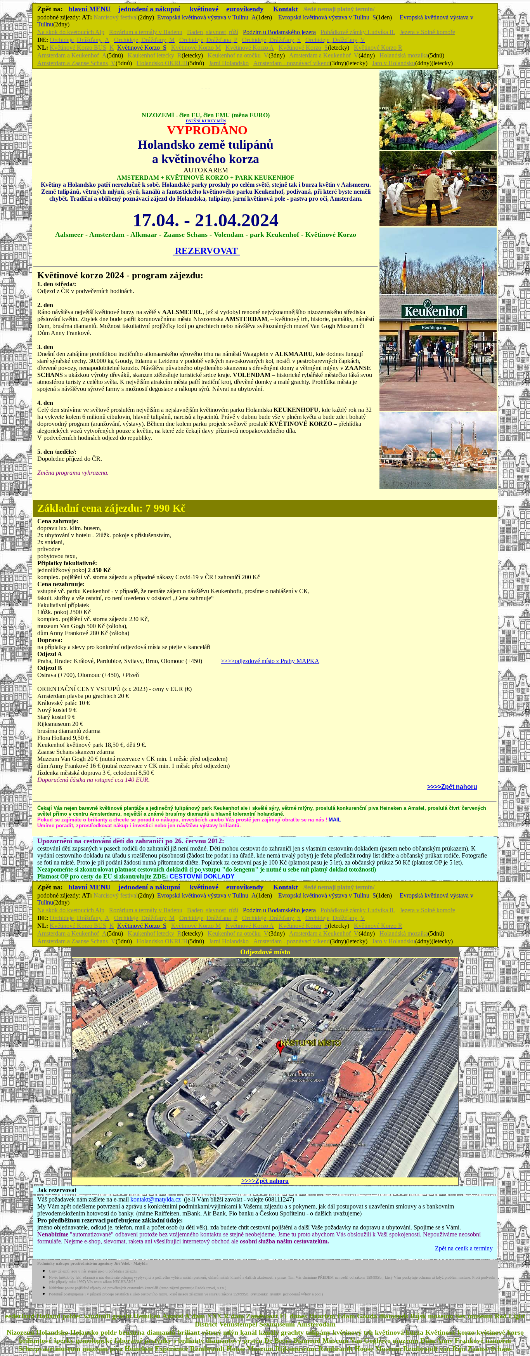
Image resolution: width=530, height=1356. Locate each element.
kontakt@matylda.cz (155, 1199)
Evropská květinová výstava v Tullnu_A (206, 17)
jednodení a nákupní (149, 9)
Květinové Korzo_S (141, 47)
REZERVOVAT (206, 251)
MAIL (335, 820)
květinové (204, 9)
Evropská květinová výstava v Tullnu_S (327, 17)
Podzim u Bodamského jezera (279, 32)
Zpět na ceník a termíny (464, 1248)
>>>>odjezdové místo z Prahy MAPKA (270, 661)
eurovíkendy (244, 9)
